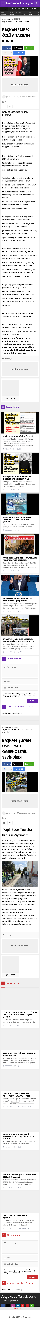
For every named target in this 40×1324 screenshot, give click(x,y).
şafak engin (10, 97)
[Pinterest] (27, 1305)
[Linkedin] (18, 1305)
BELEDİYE (17, 19)
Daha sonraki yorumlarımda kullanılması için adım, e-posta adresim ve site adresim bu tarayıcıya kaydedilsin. (20, 695)
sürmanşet (8, 359)
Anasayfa (7, 19)
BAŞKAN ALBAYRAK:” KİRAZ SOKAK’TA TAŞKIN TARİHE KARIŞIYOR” (25, 9)
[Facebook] (3, 1305)
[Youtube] (22, 1305)
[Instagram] (13, 1305)
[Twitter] (8, 1305)
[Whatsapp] (32, 1305)
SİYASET (16, 727)
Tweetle (19, 48)
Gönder (30, 48)
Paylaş (8, 48)
